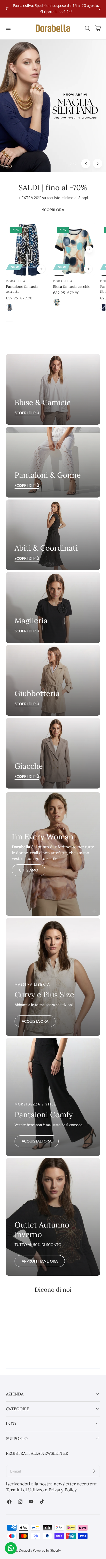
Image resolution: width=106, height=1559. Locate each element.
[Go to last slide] (6, 8)
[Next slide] (99, 8)
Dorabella (25, 1550)
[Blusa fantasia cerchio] (74, 249)
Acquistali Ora (37, 1141)
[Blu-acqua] (56, 302)
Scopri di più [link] (27, 413)
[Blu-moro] (9, 307)
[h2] (53, 462)
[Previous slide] (58, 249)
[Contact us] (11, 1548)
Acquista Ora (35, 1021)
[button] (8, 28)
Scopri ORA (53, 210)
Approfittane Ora (40, 1261)
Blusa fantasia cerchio (71, 286)
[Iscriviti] (94, 1471)
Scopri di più (27, 485)
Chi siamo (28, 870)
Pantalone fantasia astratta (22, 289)
